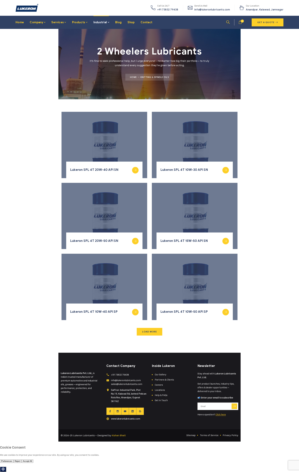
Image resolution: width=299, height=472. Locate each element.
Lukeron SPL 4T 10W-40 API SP (94, 312)
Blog (118, 22)
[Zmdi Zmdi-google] (140, 411)
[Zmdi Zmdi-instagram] (117, 411)
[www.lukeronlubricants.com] (107, 418)
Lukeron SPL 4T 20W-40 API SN (94, 170)
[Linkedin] (132, 411)
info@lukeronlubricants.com (212, 9)
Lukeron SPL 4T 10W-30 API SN (184, 170)
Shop (131, 22)
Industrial (100, 22)
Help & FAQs (161, 395)
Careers (159, 384)
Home (20, 22)
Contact (146, 22)
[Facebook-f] (110, 411)
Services (57, 22)
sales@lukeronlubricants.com (126, 384)
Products (78, 22)
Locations (160, 389)
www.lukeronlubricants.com (125, 418)
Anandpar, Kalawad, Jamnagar (264, 9)
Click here (221, 414)
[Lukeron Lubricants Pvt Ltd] (27, 8)
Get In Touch (161, 400)
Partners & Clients (164, 379)
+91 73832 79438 (167, 9)
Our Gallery (160, 374)
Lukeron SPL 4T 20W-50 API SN (94, 241)
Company (36, 22)
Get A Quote (265, 22)
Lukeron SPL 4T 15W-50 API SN (184, 241)
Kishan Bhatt (119, 435)
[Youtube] (125, 411)
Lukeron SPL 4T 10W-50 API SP (184, 312)
